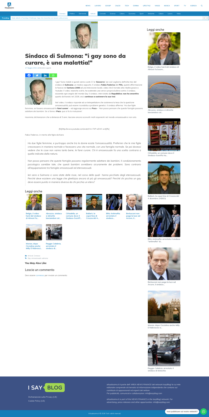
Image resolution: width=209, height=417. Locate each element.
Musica (167, 6)
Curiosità (103, 13)
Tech (127, 6)
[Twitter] (37, 75)
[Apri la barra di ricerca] (202, 5)
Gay (29, 258)
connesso (40, 275)
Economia (132, 13)
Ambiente (151, 13)
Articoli (93, 13)
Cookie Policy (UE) (36, 401)
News (88, 6)
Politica (72, 13)
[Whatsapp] (53, 75)
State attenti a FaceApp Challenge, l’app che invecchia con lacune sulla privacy (40, 18)
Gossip (108, 6)
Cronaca (62, 13)
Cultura (122, 13)
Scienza (193, 6)
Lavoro (98, 6)
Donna (136, 6)
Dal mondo (82, 13)
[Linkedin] (45, 75)
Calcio (117, 6)
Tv (185, 6)
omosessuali (36, 258)
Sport (176, 6)
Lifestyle (146, 6)
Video (179, 13)
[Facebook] (29, 75)
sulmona (45, 258)
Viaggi (157, 6)
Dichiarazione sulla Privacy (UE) (42, 397)
